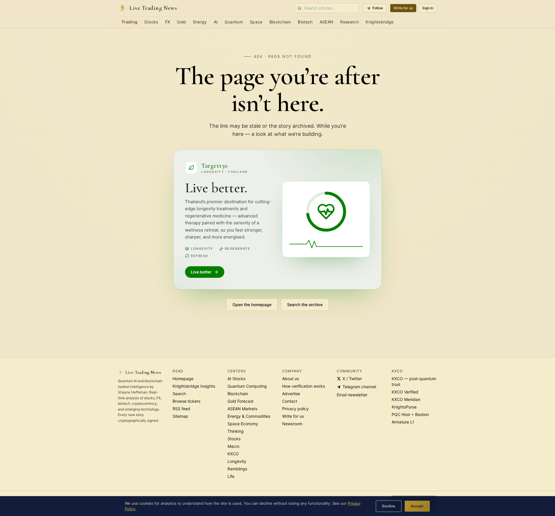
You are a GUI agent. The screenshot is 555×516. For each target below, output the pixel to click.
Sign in (427, 8)
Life (230, 476)
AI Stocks (236, 378)
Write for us (403, 8)
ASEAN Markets (242, 408)
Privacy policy (295, 408)
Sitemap (180, 416)
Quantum (234, 21)
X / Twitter (352, 378)
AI (216, 21)
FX (167, 21)
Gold (181, 21)
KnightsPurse (404, 406)
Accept (417, 506)
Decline (388, 506)
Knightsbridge (380, 21)
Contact (289, 401)
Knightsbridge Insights (194, 386)
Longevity (236, 461)
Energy (200, 21)
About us (290, 378)
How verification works (303, 386)
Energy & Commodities (248, 416)
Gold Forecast (240, 401)
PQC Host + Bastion (410, 414)
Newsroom (292, 423)
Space (256, 21)
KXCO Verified (405, 391)
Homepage (183, 378)
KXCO (233, 453)
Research (349, 21)
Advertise (291, 393)
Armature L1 (403, 421)
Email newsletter (352, 394)
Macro (233, 446)
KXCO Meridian (406, 399)
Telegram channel (359, 386)
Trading (129, 21)
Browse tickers (186, 401)
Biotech (305, 21)
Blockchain (280, 21)
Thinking (235, 431)
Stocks (151, 21)
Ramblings (237, 468)
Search (179, 393)
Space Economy (242, 423)
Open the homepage (251, 304)
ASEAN (327, 21)
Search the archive (305, 304)
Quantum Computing (247, 386)
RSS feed (181, 408)
